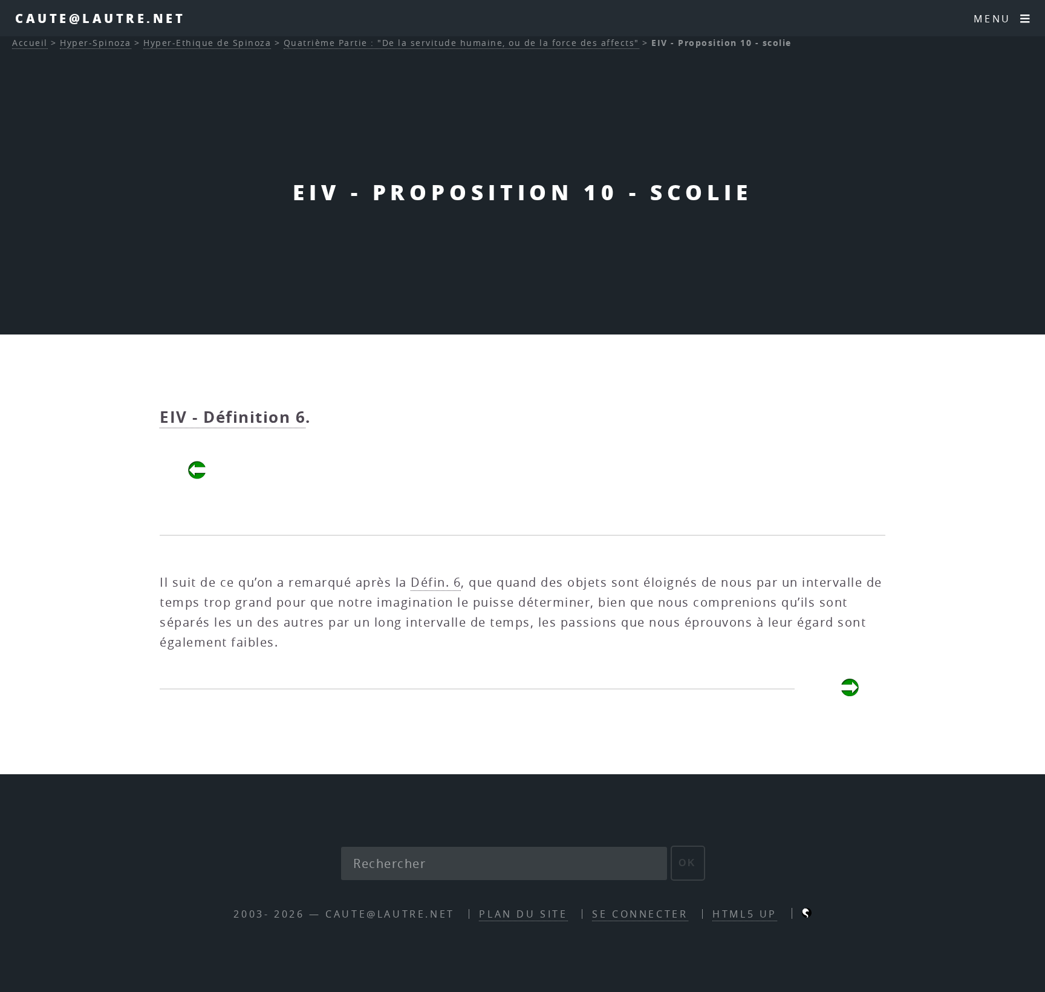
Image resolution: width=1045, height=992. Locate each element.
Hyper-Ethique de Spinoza (207, 42)
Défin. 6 (436, 582)
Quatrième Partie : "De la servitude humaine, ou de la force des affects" (461, 42)
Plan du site (523, 914)
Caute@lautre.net (100, 18)
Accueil (30, 42)
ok (688, 863)
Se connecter (640, 914)
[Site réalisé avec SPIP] (807, 914)
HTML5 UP (744, 914)
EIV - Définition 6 (232, 417)
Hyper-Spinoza (95, 42)
